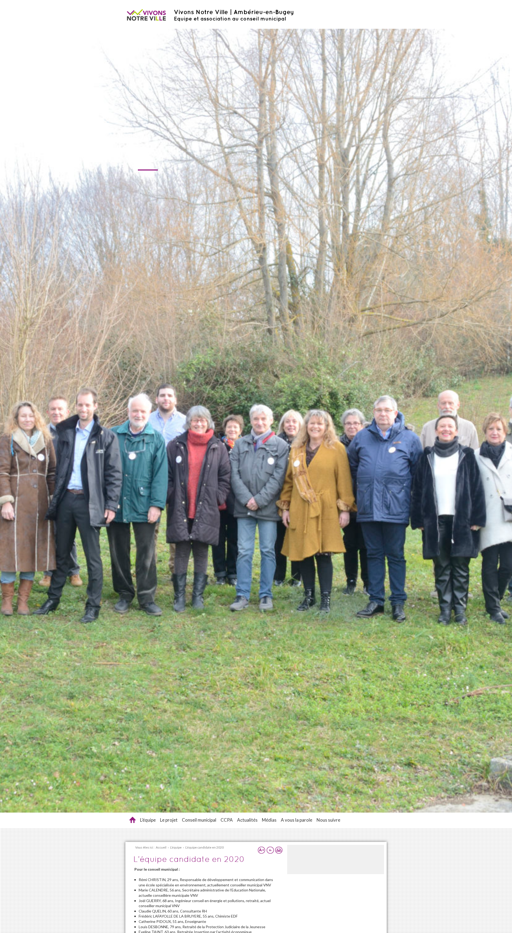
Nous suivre (328, 820)
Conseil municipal (199, 820)
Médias (269, 820)
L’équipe (148, 820)
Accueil (132, 820)
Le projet (169, 820)
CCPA (227, 820)
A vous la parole (296, 820)
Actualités (247, 820)
